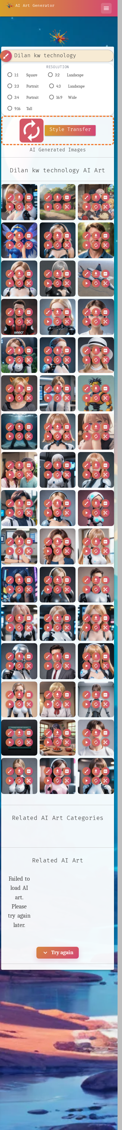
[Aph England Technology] (58, 700)
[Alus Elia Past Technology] (58, 585)
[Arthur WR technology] (19, 776)
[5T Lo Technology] (19, 279)
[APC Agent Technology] (58, 393)
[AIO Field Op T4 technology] (19, 355)
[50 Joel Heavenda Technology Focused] (96, 240)
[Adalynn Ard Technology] (96, 470)
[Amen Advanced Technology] (58, 623)
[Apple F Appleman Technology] (96, 700)
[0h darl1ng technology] (58, 240)
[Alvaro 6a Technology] (96, 585)
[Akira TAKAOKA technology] (19, 546)
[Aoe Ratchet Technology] (96, 661)
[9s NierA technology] (58, 279)
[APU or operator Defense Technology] (96, 393)
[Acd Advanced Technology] (58, 470)
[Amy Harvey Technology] (96, 623)
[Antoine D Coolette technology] (58, 661)
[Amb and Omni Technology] (19, 623)
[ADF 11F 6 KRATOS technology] (96, 279)
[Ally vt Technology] (96, 546)
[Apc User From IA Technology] (19, 700)
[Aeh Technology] (58, 508)
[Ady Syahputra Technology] (19, 508)
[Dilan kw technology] (19, 202)
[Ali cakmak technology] (58, 546)
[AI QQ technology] (58, 317)
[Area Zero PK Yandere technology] (58, 738)
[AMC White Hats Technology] (96, 355)
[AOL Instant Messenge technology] (19, 393)
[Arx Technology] (58, 776)
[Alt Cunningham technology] (19, 585)
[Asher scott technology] (96, 776)
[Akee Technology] (96, 508)
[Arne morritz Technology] (96, 738)
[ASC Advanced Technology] (19, 432)
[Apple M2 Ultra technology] (19, 738)
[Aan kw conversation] (96, 432)
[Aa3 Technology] (58, 432)
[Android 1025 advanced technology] (19, 661)
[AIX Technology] (58, 355)
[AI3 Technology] (96, 317)
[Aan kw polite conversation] (19, 470)
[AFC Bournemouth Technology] (19, 317)
